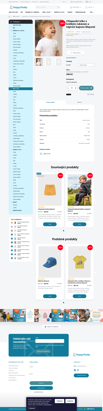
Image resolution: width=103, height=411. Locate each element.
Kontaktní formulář (81, 375)
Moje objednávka (13, 380)
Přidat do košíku (85, 88)
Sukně (14, 74)
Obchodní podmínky (44, 1)
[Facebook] (75, 370)
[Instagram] (78, 370)
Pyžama (15, 50)
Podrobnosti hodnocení (86, 31)
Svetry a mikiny (16, 41)
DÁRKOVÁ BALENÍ (17, 210)
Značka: (69, 35)
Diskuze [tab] (79, 102)
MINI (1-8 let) (16, 88)
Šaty (14, 72)
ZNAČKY (15, 202)
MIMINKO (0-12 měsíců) (18, 30)
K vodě (14, 77)
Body (14, 36)
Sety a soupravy (17, 47)
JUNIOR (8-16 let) (17, 149)
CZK (90, 2)
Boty (14, 66)
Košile (14, 130)
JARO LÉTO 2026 (17, 25)
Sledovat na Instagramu (53, 326)
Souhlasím (70, 401)
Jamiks (15, 207)
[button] (63, 230)
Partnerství (34, 1)
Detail (50, 224)
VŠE (14, 27)
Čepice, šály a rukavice (18, 63)
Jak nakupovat (12, 377)
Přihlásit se (41, 383)
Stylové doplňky (17, 86)
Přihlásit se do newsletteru (43, 351)
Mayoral (15, 205)
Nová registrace (41, 388)
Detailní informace (71, 57)
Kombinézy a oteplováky (19, 61)
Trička (14, 33)
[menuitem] (14, 12)
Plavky (14, 83)
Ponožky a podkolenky (18, 52)
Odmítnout (59, 401)
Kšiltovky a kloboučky (18, 80)
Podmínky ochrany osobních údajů (17, 375)
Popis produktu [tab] (50, 102)
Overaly (15, 55)
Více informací (48, 404)
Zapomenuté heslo (38, 392)
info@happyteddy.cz (81, 366)
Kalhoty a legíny (17, 44)
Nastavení (32, 408)
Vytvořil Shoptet (79, 409)
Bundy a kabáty (17, 39)
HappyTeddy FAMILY (13, 1)
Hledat (58, 7)
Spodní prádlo (16, 138)
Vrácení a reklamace (25, 1)
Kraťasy (15, 69)
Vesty (14, 58)
